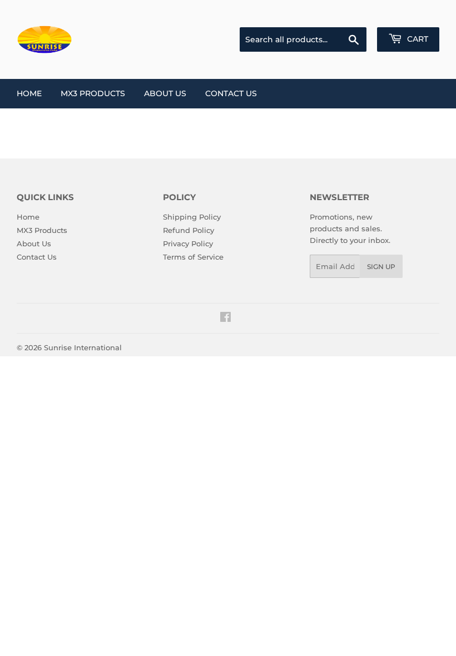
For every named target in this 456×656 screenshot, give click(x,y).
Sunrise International (83, 347)
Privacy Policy (188, 243)
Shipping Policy (192, 216)
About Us (165, 93)
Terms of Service (193, 256)
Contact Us (231, 93)
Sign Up (381, 266)
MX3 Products (93, 93)
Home (29, 93)
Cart (416, 39)
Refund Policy (188, 230)
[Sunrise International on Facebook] (225, 318)
